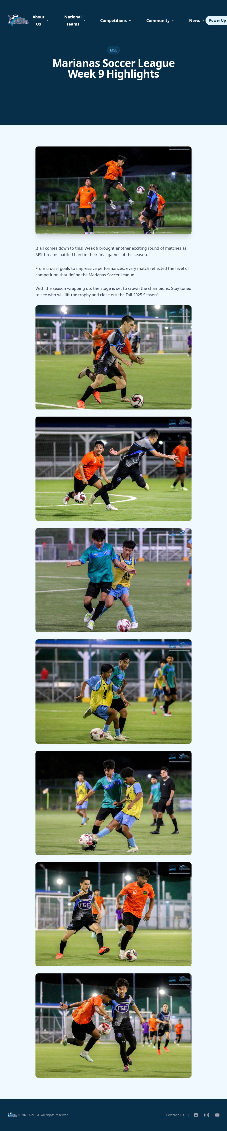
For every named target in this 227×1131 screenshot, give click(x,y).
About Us (39, 20)
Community (158, 20)
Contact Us (175, 1115)
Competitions (113, 20)
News (194, 20)
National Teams (73, 20)
